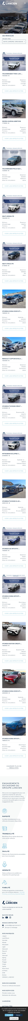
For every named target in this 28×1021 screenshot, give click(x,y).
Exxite (4, 953)
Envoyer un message (11, 927)
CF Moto (4, 970)
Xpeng (4, 957)
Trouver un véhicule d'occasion (11, 985)
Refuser (18, 1015)
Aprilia (4, 966)
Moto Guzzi (5, 968)
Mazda (4, 942)
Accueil (4, 23)
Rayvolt (4, 951)
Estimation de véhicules (9, 995)
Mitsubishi (5, 944)
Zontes (4, 975)
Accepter (9, 1015)
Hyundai (4, 940)
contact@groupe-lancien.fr (13, 925)
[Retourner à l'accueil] (9, 3)
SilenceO (5, 949)
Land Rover (11, 894)
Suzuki (4, 960)
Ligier (4, 947)
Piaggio (4, 962)
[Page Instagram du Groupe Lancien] (10, 918)
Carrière (6, 1001)
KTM (3, 973)
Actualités (7, 1006)
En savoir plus (14, 1018)
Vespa (4, 964)
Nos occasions (12, 23)
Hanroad (4, 955)
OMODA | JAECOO (8, 977)
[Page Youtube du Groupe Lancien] (6, 918)
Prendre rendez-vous (8, 993)
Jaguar (4, 936)
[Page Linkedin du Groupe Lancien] (3, 918)
